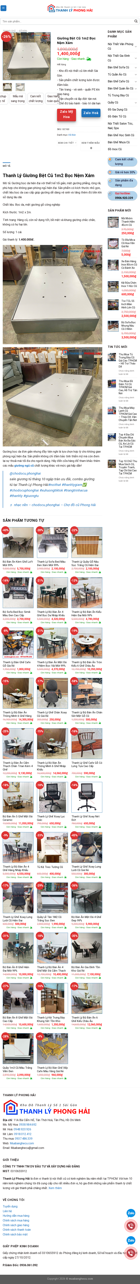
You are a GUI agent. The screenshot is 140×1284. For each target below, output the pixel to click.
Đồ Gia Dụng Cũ (117, 109)
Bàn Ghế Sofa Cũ (118, 67)
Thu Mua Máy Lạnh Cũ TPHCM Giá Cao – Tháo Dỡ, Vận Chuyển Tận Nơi (128, 414)
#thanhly (16, 496)
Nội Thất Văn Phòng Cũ (120, 46)
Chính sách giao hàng (16, 1225)
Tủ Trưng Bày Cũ (118, 95)
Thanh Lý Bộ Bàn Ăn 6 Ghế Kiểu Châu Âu (84, 1019)
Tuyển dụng (10, 1206)
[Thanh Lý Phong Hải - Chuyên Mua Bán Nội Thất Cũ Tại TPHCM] (70, 8)
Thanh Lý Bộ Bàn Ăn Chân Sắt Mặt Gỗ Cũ (86, 714)
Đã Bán (23, 30)
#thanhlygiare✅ (74, 485)
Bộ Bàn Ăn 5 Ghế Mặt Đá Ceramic (17, 818)
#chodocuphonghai (24, 490)
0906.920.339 (124, 198)
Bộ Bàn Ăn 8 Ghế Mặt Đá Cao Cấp (17, 1019)
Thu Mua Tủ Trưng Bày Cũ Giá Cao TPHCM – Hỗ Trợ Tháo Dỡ (128, 360)
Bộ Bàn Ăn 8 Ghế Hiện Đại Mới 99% (16, 969)
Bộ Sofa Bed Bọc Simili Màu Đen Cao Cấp (16, 613)
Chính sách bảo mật (15, 1234)
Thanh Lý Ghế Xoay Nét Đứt (85, 818)
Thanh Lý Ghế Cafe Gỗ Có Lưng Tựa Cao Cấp (86, 764)
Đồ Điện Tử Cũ (117, 116)
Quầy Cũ (113, 102)
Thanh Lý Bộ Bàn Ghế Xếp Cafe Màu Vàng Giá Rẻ (52, 1069)
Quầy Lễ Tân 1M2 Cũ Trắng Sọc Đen (49, 919)
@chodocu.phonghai (25, 473)
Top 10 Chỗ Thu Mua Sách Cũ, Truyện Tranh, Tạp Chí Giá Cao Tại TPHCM (128, 467)
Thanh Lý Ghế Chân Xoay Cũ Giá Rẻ (52, 714)
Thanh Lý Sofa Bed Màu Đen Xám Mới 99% (51, 563)
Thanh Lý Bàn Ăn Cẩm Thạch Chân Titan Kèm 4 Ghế (18, 766)
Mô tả (6, 166)
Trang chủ (9, 30)
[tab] (6, 166)
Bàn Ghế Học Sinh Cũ (121, 135)
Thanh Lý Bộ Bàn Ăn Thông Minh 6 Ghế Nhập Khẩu (51, 766)
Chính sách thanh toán (17, 1229)
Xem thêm (55, 1188)
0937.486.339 (23, 1138)
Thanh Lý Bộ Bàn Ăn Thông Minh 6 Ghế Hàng (17, 714)
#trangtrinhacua (76, 490)
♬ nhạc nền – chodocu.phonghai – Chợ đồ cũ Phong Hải (53, 505)
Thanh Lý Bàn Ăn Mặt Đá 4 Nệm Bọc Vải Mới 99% (52, 664)
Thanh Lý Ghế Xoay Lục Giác (51, 818)
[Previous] (8, 56)
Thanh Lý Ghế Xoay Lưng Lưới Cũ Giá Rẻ (86, 868)
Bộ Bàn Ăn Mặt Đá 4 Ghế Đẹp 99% (86, 919)
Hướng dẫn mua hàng (16, 1215)
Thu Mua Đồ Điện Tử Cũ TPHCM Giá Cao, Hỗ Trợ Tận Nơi (128, 387)
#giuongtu (31, 496)
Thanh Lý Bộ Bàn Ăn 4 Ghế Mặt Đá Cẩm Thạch (51, 969)
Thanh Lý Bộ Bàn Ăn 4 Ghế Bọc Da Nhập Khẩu (51, 613)
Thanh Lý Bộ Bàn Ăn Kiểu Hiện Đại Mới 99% (86, 613)
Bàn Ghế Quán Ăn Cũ (120, 88)
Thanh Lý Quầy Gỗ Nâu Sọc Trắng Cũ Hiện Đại (85, 563)
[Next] (45, 56)
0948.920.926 (22, 1129)
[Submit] (136, 21)
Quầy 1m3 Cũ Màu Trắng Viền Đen (17, 1069)
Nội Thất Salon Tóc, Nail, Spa (120, 126)
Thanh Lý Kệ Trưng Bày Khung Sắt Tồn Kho (51, 1019)
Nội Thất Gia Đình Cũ (119, 58)
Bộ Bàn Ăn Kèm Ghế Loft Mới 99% (18, 563)
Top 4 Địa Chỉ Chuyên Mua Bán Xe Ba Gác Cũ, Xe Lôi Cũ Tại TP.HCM (127, 440)
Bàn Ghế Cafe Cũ (118, 81)
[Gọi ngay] (130, 1225)
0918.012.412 (23, 1134)
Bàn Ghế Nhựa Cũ (119, 142)
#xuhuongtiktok (51, 490)
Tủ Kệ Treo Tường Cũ (50, 867)
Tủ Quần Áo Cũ (117, 74)
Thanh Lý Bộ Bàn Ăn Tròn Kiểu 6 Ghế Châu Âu (86, 664)
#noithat (54, 485)
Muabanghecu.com (22, 1143)
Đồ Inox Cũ (115, 149)
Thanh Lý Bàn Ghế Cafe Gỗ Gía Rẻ (17, 664)
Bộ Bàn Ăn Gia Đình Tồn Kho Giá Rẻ (85, 969)
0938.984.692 (28, 1124)
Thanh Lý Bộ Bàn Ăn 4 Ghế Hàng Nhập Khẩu (16, 868)
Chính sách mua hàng (16, 1220)
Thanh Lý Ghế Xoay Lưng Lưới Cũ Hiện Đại (17, 919)
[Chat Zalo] (130, 1213)
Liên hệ (7, 1211)
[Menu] (4, 8)
